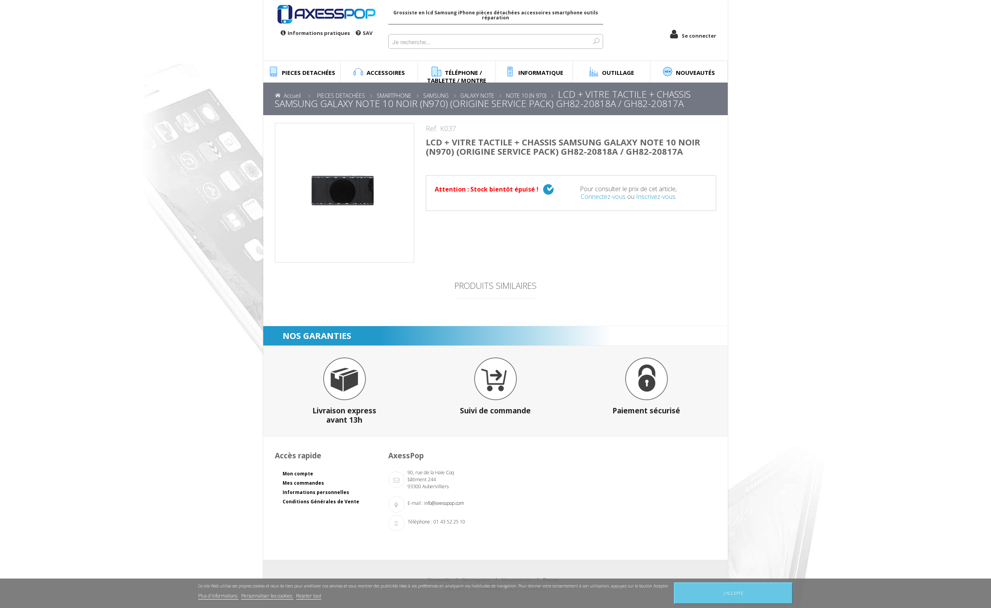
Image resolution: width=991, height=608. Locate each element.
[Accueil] (326, 14)
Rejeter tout (308, 595)
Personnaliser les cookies (267, 595)
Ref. (431, 129)
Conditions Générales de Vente (321, 501)
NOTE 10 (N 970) (526, 95)
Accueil (292, 95)
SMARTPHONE (394, 95)
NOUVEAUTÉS (695, 72)
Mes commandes (303, 483)
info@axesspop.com (444, 503)
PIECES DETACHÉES (341, 95)
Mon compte (298, 473)
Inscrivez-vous (656, 196)
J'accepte (733, 593)
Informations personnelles (316, 492)
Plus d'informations (218, 595)
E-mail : (415, 503)
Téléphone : (420, 521)
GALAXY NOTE (477, 95)
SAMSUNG (436, 95)
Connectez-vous (603, 196)
